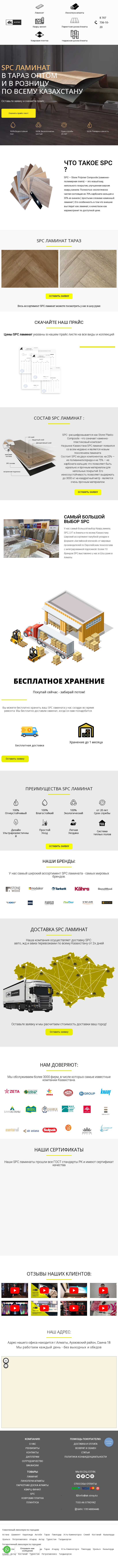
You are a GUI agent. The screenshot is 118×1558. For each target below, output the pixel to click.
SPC (32, 1494)
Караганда (28, 1534)
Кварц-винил (39, 26)
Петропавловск (19, 1539)
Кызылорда (108, 1534)
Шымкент (16, 1534)
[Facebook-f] (83, 1476)
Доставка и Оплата (85, 1444)
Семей (87, 1534)
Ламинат (39, 12)
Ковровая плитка (39, 40)
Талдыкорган (64, 1539)
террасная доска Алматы (74, 40)
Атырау (33, 1539)
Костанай (96, 1534)
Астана (5, 1534)
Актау (41, 1539)
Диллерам (32, 1456)
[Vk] (78, 1476)
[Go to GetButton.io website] (7, 1555)
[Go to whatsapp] (7, 1549)
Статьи (85, 1452)
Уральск (6, 1539)
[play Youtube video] (14, 1290)
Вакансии (32, 1465)
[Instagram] (92, 1476)
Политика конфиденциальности (85, 1456)
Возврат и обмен (85, 1448)
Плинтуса (32, 1502)
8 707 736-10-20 (104, 22)
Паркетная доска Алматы (75, 26)
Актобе (38, 1534)
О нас (32, 1444)
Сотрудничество (32, 1461)
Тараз (47, 1534)
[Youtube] (88, 1476)
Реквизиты (32, 1448)
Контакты (32, 1452)
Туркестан (51, 1539)
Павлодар (56, 1534)
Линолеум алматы (74, 12)
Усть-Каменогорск (72, 1534)
